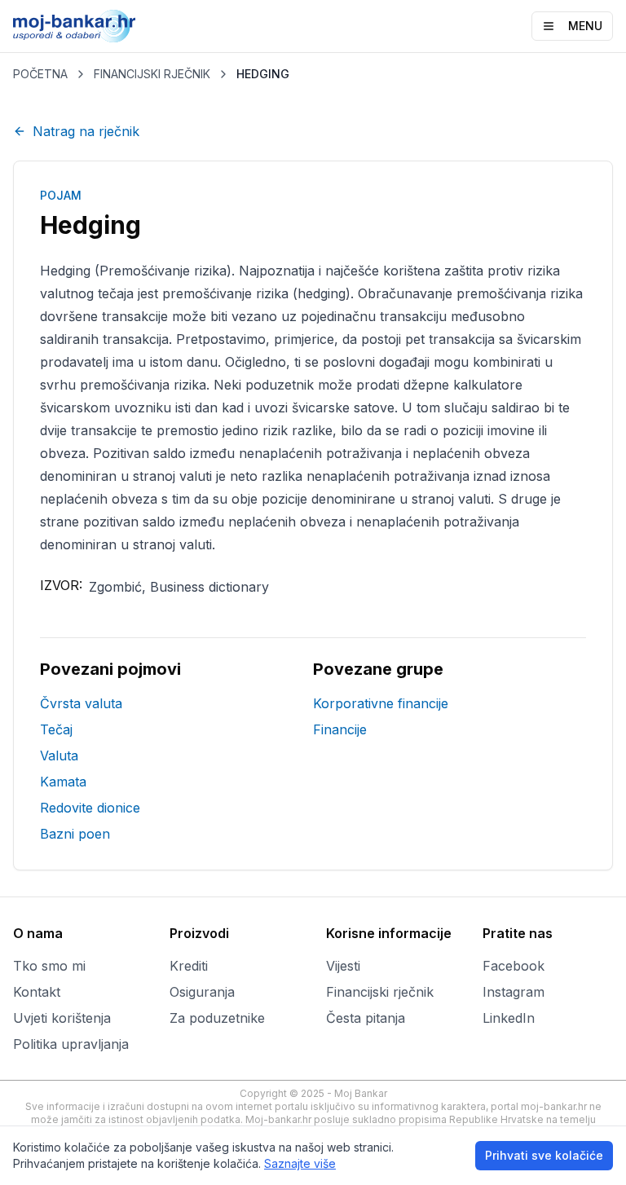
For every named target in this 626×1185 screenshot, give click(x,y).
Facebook (513, 966)
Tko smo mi (49, 966)
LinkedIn (509, 1018)
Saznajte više (300, 1163)
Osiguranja (202, 992)
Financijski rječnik (380, 992)
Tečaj (56, 729)
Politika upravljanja (71, 1044)
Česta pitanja (365, 1018)
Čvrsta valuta (81, 703)
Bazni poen (75, 834)
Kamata (63, 781)
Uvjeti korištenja (62, 1018)
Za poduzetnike (217, 1018)
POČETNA (40, 74)
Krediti (189, 966)
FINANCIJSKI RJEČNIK (152, 74)
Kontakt (36, 992)
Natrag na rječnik (86, 131)
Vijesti (343, 966)
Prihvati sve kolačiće (544, 1155)
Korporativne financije (380, 703)
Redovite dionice (90, 808)
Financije (340, 729)
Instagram (513, 992)
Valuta (59, 755)
